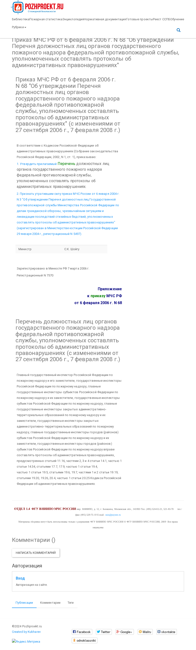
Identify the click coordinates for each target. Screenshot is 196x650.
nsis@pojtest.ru (113, 514)
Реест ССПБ (161, 19)
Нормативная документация (105, 19)
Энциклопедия (73, 19)
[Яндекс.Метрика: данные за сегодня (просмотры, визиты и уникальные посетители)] (26, 642)
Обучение (177, 19)
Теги (71, 602)
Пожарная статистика (45, 19)
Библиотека (20, 19)
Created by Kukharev (26, 632)
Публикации (24, 602)
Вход (20, 578)
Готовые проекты (139, 19)
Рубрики (18, 27)
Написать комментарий (36, 553)
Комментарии (50, 602)
